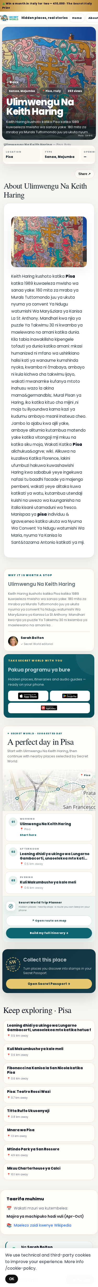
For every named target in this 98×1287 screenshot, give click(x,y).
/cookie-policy (20, 1268)
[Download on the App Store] (28, 696)
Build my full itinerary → (49, 933)
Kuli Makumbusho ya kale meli (48, 882)
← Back (12, 82)
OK (11, 1279)
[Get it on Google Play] (70, 696)
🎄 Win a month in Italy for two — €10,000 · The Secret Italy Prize (47, 6)
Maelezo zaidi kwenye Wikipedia (42, 1225)
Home (77, 18)
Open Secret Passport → (49, 983)
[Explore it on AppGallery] (49, 708)
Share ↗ (84, 174)
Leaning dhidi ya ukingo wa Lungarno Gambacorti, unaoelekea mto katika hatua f (54, 858)
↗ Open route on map (49, 921)
